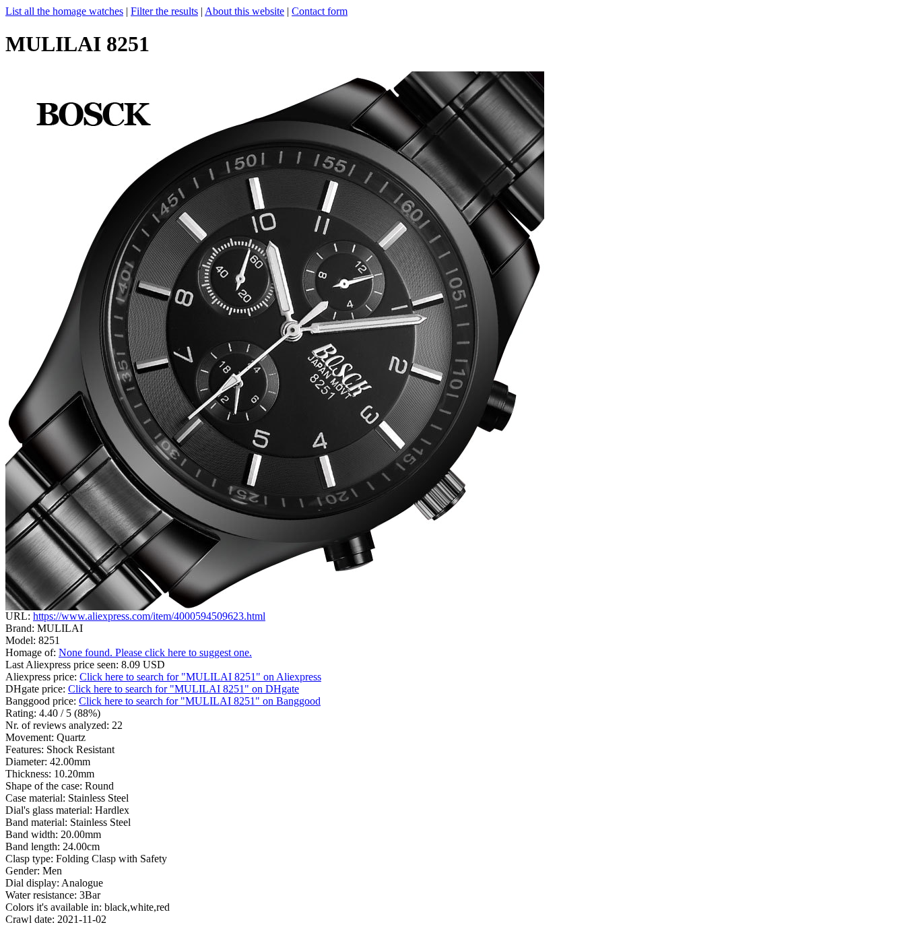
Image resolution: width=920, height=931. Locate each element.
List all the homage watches (64, 11)
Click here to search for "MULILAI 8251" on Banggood (200, 701)
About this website (244, 11)
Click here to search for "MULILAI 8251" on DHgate (183, 689)
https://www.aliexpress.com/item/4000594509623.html (149, 616)
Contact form (320, 11)
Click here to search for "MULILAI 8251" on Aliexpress (200, 676)
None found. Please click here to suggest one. (155, 652)
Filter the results (164, 11)
